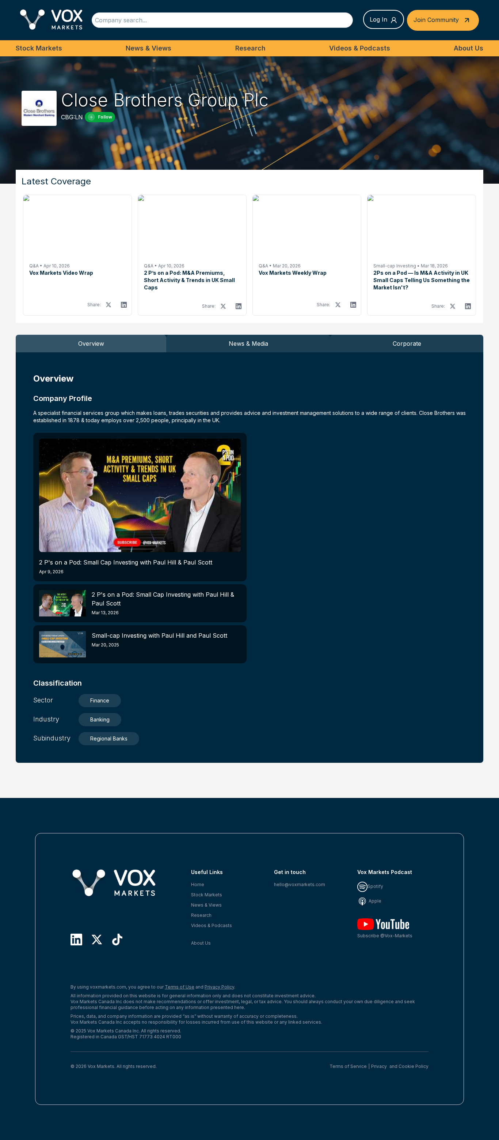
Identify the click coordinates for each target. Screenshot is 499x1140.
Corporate (407, 343)
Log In (378, 19)
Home (197, 884)
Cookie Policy (413, 1066)
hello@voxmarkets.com (299, 884)
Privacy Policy (219, 987)
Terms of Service (348, 1066)
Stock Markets (39, 48)
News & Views (148, 48)
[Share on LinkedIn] (124, 305)
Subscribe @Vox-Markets (384, 935)
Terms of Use (179, 987)
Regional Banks (108, 738)
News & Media (248, 343)
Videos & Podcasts (359, 48)
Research (250, 48)
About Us (468, 48)
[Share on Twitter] (108, 305)
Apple (374, 901)
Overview (91, 343)
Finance (99, 700)
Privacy (379, 1066)
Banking (100, 719)
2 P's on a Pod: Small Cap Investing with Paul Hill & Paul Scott (125, 566)
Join (436, 19)
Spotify (375, 886)
